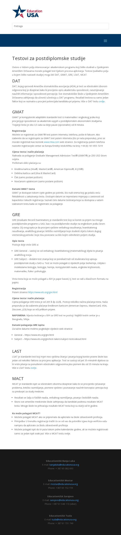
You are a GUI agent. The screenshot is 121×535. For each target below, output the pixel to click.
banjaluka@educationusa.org (64, 464)
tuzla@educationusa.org (64, 519)
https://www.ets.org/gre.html (42, 292)
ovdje (102, 101)
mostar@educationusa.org (64, 484)
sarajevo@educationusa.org (64, 500)
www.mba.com (51, 141)
